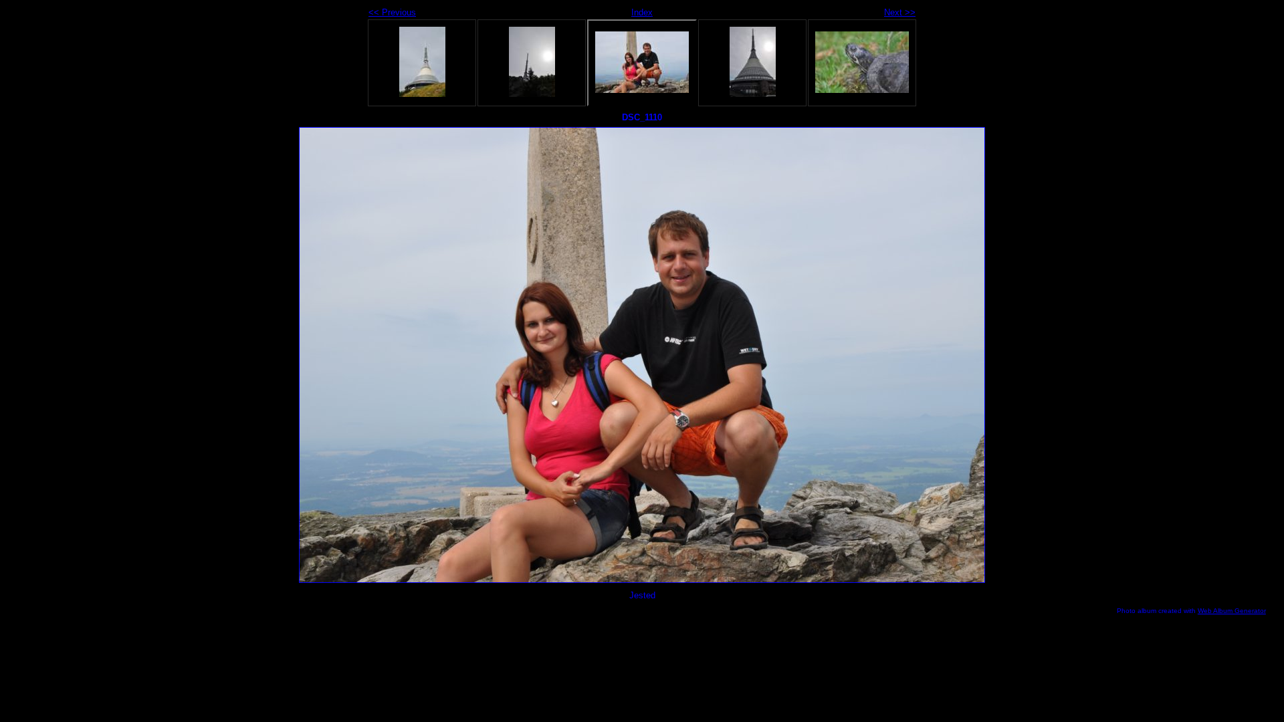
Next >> (900, 12)
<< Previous (392, 12)
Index (642, 12)
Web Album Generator (1232, 610)
